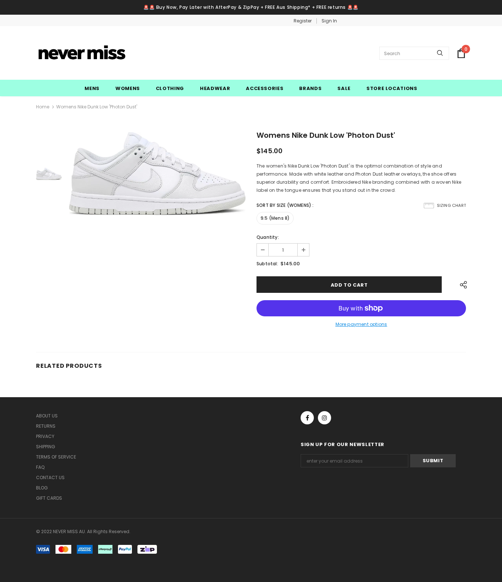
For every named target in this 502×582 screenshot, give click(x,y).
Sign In (329, 21)
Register (303, 21)
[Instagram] (324, 417)
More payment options (361, 324)
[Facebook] (307, 417)
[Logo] (82, 53)
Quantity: (268, 237)
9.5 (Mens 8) (275, 218)
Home (42, 107)
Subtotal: (267, 264)
